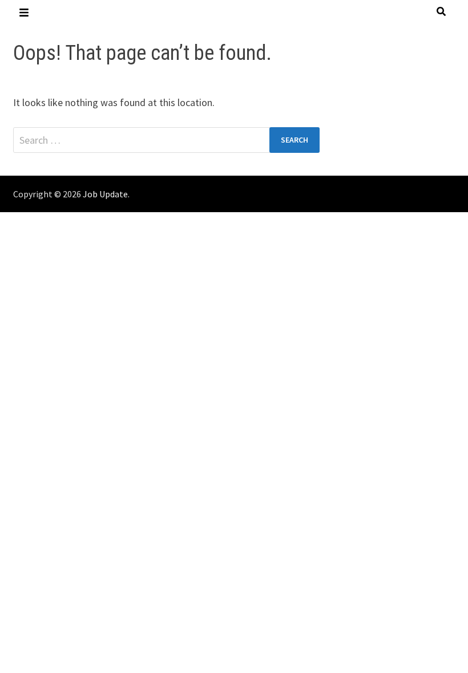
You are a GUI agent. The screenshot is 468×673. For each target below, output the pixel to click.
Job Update (105, 194)
